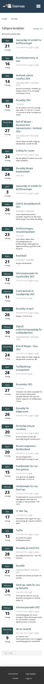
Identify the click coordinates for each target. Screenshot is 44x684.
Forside (4, 19)
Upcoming (36, 29)
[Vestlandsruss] (13, 6)
